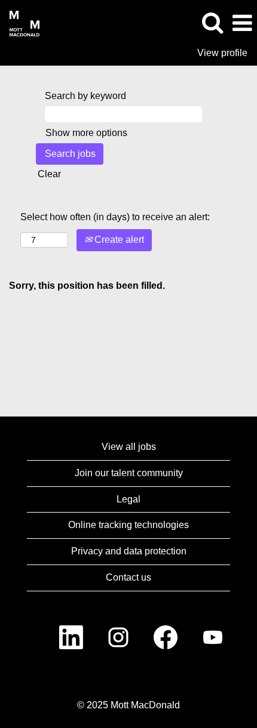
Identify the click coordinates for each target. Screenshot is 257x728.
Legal (128, 499)
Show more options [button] (86, 133)
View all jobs (129, 447)
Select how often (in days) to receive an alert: (115, 217)
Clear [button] (49, 174)
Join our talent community (129, 473)
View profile (222, 53)
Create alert (118, 240)
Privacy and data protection (128, 551)
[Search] (212, 22)
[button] (242, 23)
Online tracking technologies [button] (128, 525)
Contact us (128, 577)
